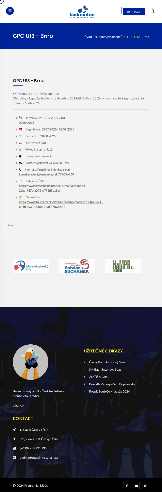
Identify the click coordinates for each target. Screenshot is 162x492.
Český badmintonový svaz (107, 362)
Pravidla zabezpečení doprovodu (112, 384)
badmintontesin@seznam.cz (39, 457)
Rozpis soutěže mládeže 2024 (109, 391)
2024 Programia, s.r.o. (32, 485)
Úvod (88, 36)
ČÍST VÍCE (20, 406)
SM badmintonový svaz (105, 369)
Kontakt (133, 11)
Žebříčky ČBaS (99, 377)
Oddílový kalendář (109, 36)
